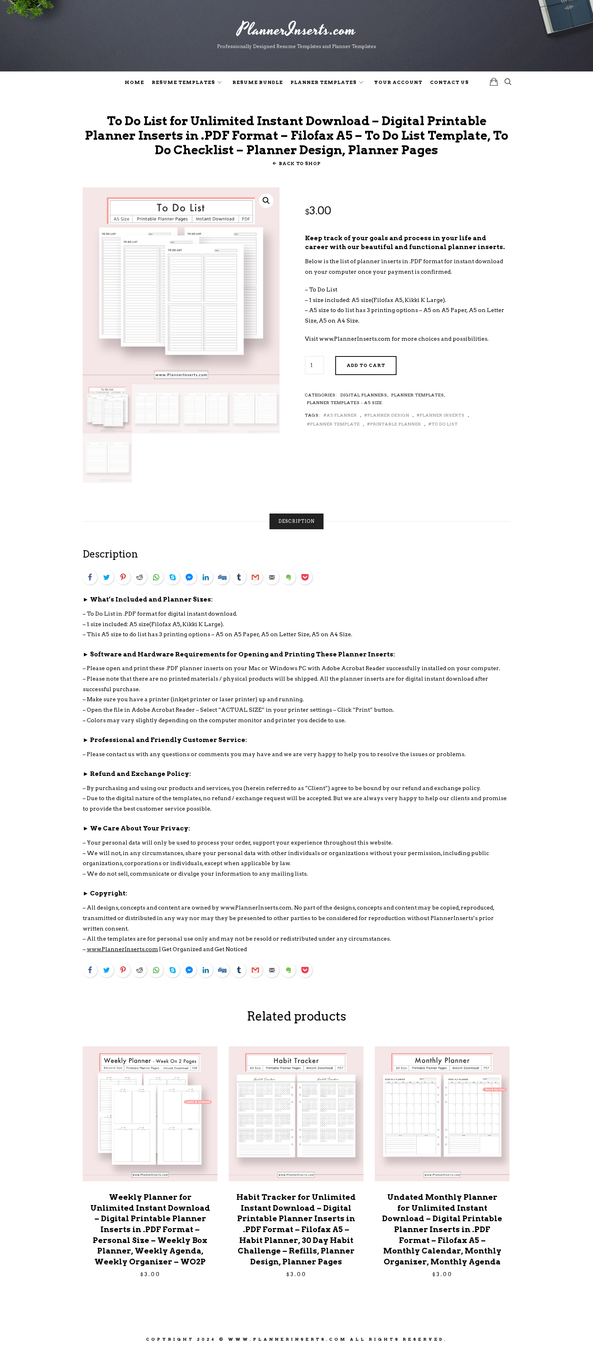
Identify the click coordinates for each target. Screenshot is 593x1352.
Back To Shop (299, 163)
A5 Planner (342, 415)
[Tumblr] (239, 577)
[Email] (272, 577)
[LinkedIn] (205, 577)
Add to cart (366, 365)
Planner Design (388, 415)
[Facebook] (90, 577)
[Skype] (172, 577)
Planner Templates (323, 82)
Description (296, 521)
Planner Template (335, 424)
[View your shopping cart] (493, 81)
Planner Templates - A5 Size (344, 402)
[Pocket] (305, 577)
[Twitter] (106, 577)
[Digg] (222, 577)
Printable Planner (395, 424)
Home (134, 82)
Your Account (398, 82)
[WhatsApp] (156, 577)
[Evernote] (288, 577)
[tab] (296, 521)
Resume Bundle (257, 82)
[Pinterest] (123, 577)
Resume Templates (183, 82)
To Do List (445, 424)
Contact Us (449, 82)
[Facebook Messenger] (189, 577)
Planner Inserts (442, 415)
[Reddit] (139, 577)
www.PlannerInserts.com (354, 338)
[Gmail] (255, 577)
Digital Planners (363, 394)
